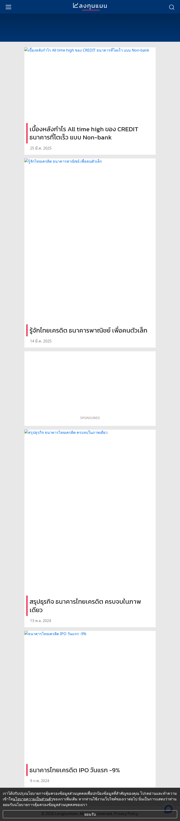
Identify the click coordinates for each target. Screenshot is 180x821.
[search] (171, 7)
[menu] (8, 7)
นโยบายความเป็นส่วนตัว (33, 799)
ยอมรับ (90, 814)
